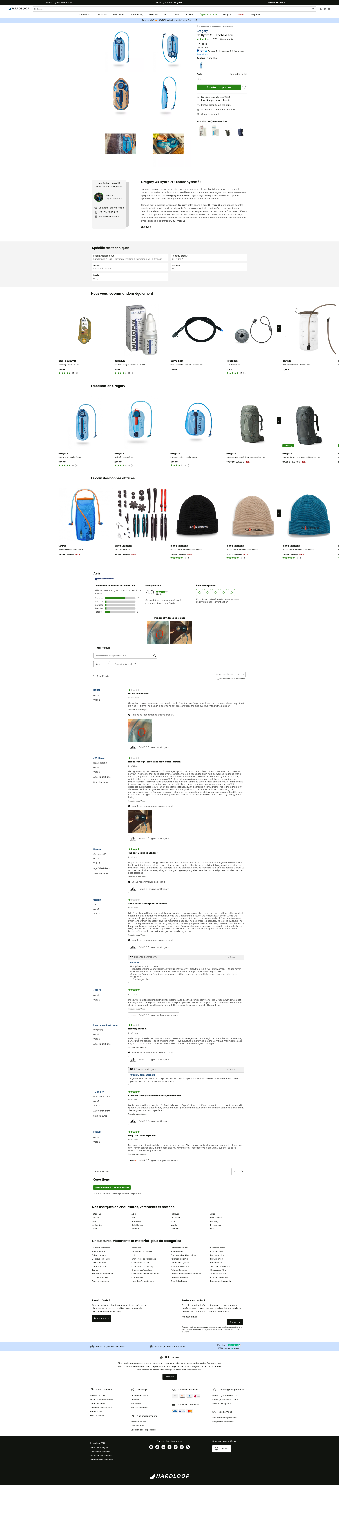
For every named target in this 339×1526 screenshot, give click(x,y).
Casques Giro (216, 1252)
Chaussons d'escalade (141, 1270)
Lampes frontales (100, 1277)
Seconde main (210, 15)
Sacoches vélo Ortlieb (220, 1266)
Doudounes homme (101, 1259)
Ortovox (95, 1218)
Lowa (94, 1229)
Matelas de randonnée (102, 1274)
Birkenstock (215, 1225)
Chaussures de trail (140, 1263)
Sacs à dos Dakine (179, 1281)
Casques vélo (137, 1277)
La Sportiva (97, 1225)
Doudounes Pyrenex (180, 1263)
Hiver (177, 15)
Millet (133, 1218)
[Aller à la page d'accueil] (199, 26)
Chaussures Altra (218, 1270)
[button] (120, 48)
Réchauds (136, 1248)
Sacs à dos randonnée (141, 1252)
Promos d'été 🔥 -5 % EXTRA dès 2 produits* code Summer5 (169, 20)
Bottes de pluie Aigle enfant (183, 1255)
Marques (227, 15)
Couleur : (207, 58)
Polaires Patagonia (179, 1259)
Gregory (202, 31)
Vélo (166, 15)
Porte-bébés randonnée (142, 1281)
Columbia (175, 1218)
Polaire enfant (177, 1252)
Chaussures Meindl (179, 1277)
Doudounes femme (101, 1248)
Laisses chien (216, 1263)
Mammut (175, 1229)
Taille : (200, 74)
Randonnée (118, 15)
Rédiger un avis (226, 39)
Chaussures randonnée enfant (145, 1274)
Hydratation (216, 26)
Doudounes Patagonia (220, 1281)
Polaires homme (99, 1266)
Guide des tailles (238, 74)
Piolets (134, 1255)
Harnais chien (216, 1259)
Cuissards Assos (217, 1248)
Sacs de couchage (100, 1281)
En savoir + (147, 227)
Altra (133, 1214)
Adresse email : (190, 1317)
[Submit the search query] (313, 9)
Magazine (255, 15)
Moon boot (136, 1221)
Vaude (174, 1225)
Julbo (212, 1214)
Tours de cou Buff (218, 1274)
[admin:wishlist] (244, 87)
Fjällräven (175, 1214)
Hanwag (214, 1221)
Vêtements (84, 15)
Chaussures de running (142, 1266)
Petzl (212, 1229)
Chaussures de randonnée (143, 1259)
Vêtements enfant (179, 1248)
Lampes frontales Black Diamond (186, 1274)
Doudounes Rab (217, 1255)
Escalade (153, 15)
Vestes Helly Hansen (180, 1266)
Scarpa (174, 1221)
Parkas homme (99, 1263)
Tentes (95, 1270)
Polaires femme (99, 1255)
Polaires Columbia (179, 1270)
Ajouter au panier (219, 87)
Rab (94, 1221)
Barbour (135, 1229)
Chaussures (101, 15)
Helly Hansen (137, 1225)
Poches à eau (228, 26)
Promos (240, 15)
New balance (216, 1218)
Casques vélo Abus (219, 1277)
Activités (190, 15)
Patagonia (96, 1214)
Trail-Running (136, 15)
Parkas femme (98, 1252)
